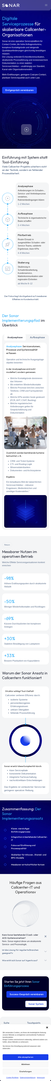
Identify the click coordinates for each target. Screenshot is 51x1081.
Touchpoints (33, 1022)
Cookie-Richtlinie (12, 1078)
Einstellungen (25, 1071)
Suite (6, 1022)
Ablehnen (25, 1064)
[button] (47, 1027)
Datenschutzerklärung (28, 1078)
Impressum (41, 1078)
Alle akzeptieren (25, 1057)
